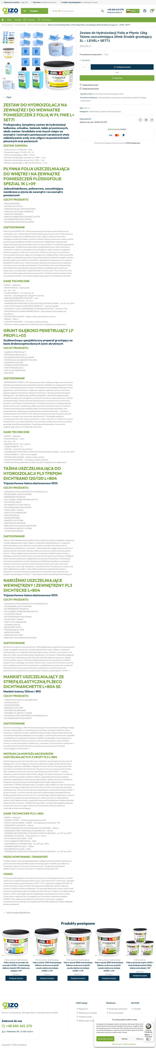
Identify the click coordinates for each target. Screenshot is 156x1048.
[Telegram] (151, 119)
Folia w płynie (10, 960)
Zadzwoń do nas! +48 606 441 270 (93, 122)
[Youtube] (146, 119)
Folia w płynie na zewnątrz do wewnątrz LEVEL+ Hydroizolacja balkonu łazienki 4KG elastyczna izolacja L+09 (16, 966)
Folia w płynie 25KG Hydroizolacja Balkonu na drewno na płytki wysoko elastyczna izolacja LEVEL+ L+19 (109, 966)
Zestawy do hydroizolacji (36, 25)
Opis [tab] (8, 97)
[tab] (39, 97)
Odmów (125, 1039)
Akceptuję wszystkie (105, 1039)
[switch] (148, 1039)
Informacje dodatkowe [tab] (18, 912)
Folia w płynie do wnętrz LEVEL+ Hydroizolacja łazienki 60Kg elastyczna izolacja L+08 (139, 965)
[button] (144, 11)
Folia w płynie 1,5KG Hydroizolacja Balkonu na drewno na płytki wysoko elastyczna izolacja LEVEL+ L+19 (47, 966)
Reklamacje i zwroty (87, 1020)
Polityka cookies (117, 1044)
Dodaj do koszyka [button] (26, 941)
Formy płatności (116, 1013)
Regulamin (83, 1009)
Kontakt (137, 1009)
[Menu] (152, 1023)
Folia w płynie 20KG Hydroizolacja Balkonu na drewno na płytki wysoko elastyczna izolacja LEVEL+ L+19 (78, 966)
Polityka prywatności (129, 1044)
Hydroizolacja (20, 25)
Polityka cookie (85, 1016)
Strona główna (7, 25)
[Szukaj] (102, 11)
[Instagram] (140, 119)
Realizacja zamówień (118, 1009)
